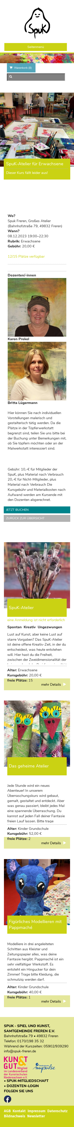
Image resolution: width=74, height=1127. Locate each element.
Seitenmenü (35, 47)
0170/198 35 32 (30, 1041)
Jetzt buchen (17, 510)
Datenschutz (57, 1111)
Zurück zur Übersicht (25, 518)
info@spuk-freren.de (20, 1051)
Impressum (36, 1111)
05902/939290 (56, 1046)
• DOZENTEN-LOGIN (21, 1086)
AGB (7, 1111)
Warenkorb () (23, 68)
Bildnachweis (14, 1116)
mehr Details (51, 684)
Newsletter (36, 1116)
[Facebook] (7, 1098)
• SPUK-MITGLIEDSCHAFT (26, 1080)
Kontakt (19, 1111)
